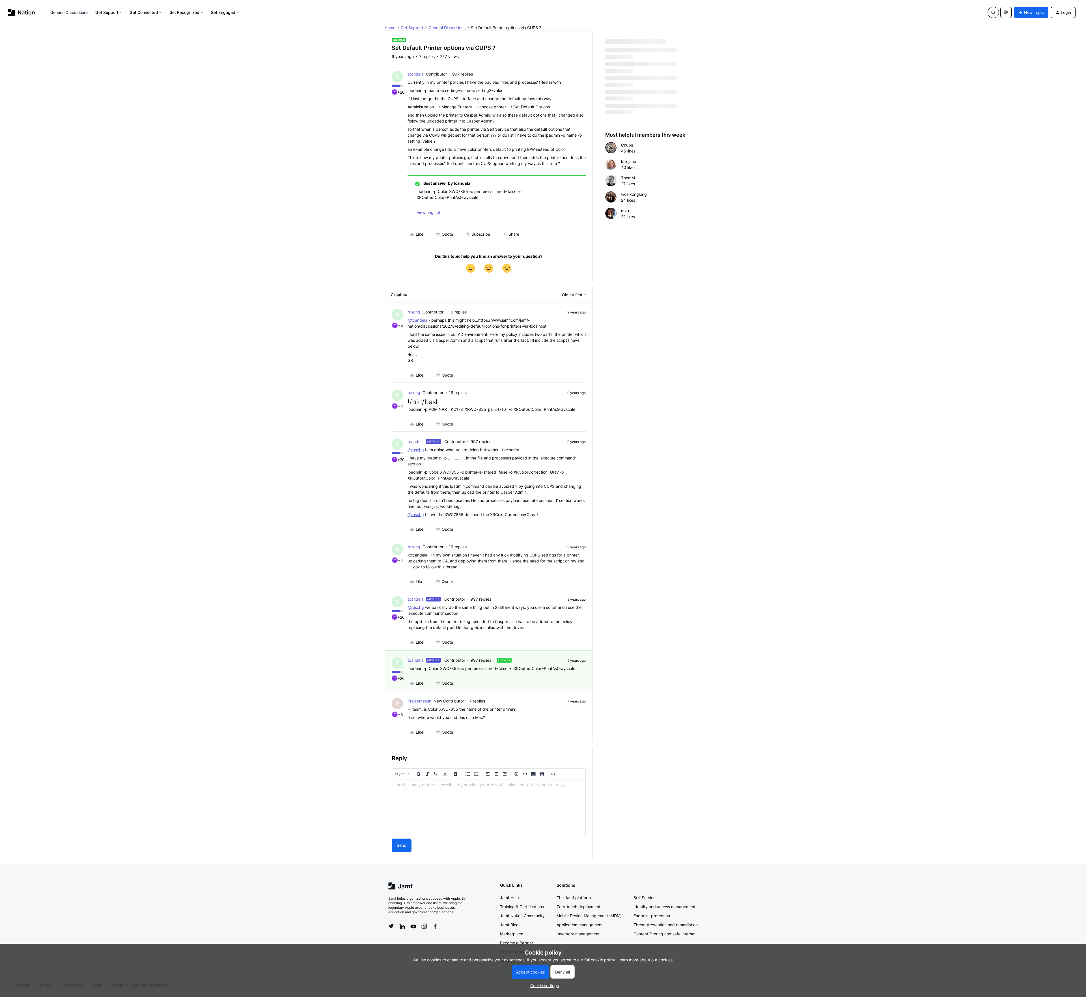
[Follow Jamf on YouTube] (413, 926)
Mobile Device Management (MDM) (589, 915)
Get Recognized (184, 12)
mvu (625, 210)
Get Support (106, 12)
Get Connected (144, 12)
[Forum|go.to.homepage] (21, 12)
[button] (1031, 12)
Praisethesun (419, 701)
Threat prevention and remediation (666, 924)
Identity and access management (664, 906)
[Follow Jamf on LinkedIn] (402, 926)
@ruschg (416, 449)
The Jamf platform (574, 897)
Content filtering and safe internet (665, 933)
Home (390, 27)
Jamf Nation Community (522, 915)
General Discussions (69, 12)
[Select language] (1006, 12)
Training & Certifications (522, 906)
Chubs (627, 145)
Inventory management (578, 933)
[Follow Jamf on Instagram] (424, 926)
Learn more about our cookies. (645, 959)
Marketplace (511, 933)
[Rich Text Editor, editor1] (488, 807)
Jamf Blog (509, 924)
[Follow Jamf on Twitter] (391, 926)
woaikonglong (634, 194)
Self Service (645, 897)
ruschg (414, 312)
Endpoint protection (652, 915)
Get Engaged (223, 12)
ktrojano (628, 161)
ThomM (628, 177)
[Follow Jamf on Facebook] (435, 926)
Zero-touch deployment (578, 906)
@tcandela (417, 320)
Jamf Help (509, 897)
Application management (580, 924)
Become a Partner (516, 942)
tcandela (416, 74)
